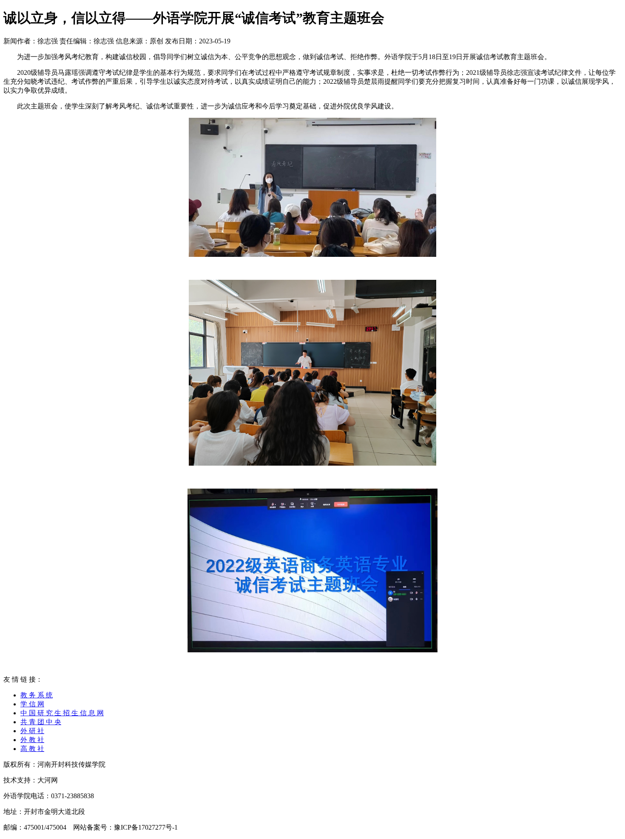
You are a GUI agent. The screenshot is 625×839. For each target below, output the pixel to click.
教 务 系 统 (36, 695)
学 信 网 (32, 704)
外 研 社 (32, 730)
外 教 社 (32, 739)
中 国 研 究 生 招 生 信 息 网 (62, 713)
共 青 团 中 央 (40, 721)
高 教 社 (32, 748)
